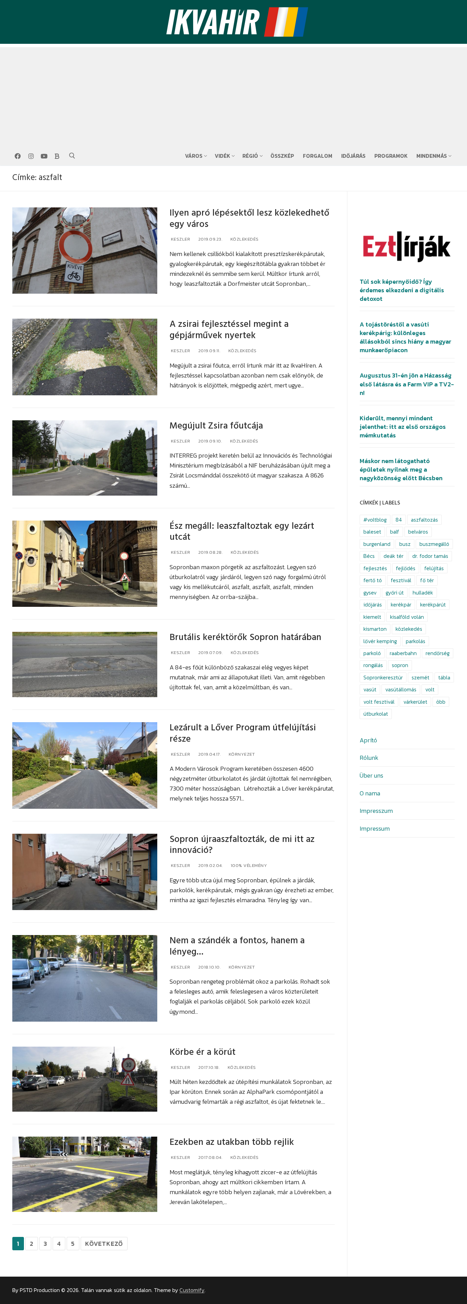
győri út (395, 593)
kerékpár (401, 605)
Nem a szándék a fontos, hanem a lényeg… (237, 946)
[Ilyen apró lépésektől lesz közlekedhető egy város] (84, 250)
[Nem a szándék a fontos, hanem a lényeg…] (84, 978)
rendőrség (438, 653)
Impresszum (376, 810)
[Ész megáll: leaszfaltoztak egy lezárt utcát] (84, 564)
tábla (444, 677)
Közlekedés (244, 239)
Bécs (369, 556)
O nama (370, 793)
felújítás (434, 568)
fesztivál (401, 580)
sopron (400, 665)
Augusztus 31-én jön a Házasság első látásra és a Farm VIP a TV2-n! (407, 384)
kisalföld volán (407, 617)
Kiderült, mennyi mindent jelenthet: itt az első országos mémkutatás (403, 427)
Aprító (368, 740)
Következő (104, 1243)
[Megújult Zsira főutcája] (84, 458)
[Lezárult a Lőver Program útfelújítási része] (84, 765)
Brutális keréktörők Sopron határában (245, 637)
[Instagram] (30, 156)
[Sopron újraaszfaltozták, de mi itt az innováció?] (84, 872)
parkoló (372, 653)
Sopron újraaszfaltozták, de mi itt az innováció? (242, 845)
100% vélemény (248, 865)
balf (394, 532)
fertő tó (372, 580)
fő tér (427, 580)
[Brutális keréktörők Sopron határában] (84, 664)
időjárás (372, 605)
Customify (191, 1290)
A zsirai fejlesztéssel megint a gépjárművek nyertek (229, 330)
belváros (418, 532)
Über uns (371, 775)
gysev (370, 593)
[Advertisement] (233, 95)
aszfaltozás (424, 520)
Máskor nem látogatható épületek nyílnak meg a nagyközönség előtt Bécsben (401, 470)
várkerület (415, 702)
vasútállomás (400, 689)
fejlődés (405, 568)
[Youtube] (44, 156)
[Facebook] (17, 156)
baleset (372, 532)
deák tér (393, 556)
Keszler (180, 239)
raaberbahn (403, 653)
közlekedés (409, 629)
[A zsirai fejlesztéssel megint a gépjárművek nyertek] (84, 357)
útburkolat (375, 714)
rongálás (373, 665)
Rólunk (369, 757)
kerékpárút (433, 605)
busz (405, 544)
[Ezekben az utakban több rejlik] (84, 1174)
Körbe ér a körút (203, 1052)
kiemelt (372, 617)
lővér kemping (380, 641)
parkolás (415, 641)
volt (430, 689)
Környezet (241, 754)
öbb (440, 702)
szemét (420, 677)
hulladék (423, 593)
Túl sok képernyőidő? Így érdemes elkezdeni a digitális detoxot (402, 290)
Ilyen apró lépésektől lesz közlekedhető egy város (249, 218)
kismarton (375, 629)
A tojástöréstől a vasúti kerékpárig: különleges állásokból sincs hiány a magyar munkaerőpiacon (405, 337)
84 (399, 520)
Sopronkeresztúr (383, 677)
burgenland (376, 544)
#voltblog (375, 520)
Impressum (375, 828)
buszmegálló (434, 544)
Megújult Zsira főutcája (216, 426)
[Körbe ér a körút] (84, 1079)
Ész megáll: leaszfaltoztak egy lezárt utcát (242, 532)
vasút (369, 689)
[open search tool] (72, 156)
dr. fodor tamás (430, 556)
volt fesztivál (379, 702)
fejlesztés (375, 568)
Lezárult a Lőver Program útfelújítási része (243, 733)
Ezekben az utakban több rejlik (232, 1142)
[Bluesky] (57, 156)
